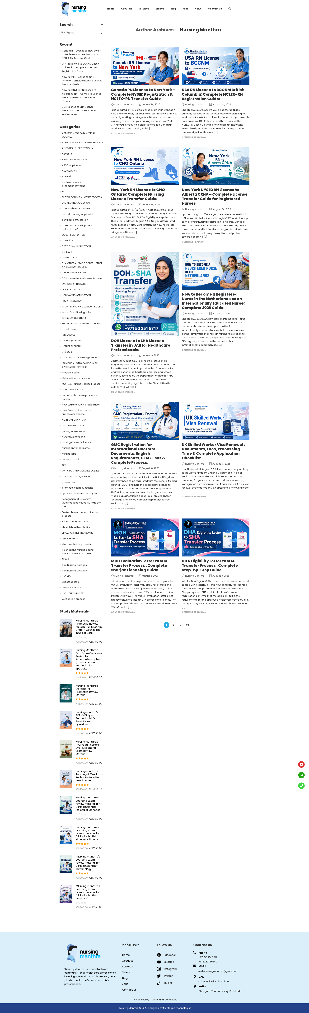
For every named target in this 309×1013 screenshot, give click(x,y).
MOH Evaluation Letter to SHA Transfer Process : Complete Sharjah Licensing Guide (139, 565)
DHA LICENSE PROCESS (74, 272)
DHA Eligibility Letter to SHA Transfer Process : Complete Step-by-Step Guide (210, 565)
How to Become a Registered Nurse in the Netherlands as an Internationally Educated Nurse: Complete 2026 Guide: (213, 301)
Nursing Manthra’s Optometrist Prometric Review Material (87, 690)
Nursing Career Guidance (76, 442)
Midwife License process (76, 378)
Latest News (69, 329)
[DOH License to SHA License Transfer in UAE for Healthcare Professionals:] (145, 294)
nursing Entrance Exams (76, 448)
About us (126, 8)
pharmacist (69, 482)
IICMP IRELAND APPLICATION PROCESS (82, 306)
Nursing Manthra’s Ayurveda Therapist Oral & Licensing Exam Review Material (88, 748)
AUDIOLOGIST (69, 170)
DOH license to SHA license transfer (82, 278)
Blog (173, 8)
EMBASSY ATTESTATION (75, 284)
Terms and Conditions (164, 999)
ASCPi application (72, 165)
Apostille (67, 153)
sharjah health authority (76, 527)
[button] (229, 8)
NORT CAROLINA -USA (74, 419)
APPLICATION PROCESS (74, 159)
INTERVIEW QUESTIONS (74, 318)
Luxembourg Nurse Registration (80, 357)
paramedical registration (76, 476)
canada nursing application (78, 214)
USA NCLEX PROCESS (73, 593)
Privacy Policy (141, 999)
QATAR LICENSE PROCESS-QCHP (79, 493)
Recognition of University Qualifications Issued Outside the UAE (81, 502)
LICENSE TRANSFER (72, 346)
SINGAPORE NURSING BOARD (77, 532)
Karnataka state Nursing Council (81, 323)
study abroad (70, 538)
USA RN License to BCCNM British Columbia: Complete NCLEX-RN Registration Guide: (213, 94)
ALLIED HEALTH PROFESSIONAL (78, 148)
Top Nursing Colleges (74, 565)
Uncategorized (70, 582)
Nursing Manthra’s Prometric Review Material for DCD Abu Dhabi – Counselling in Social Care (89, 627)
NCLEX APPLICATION (73, 389)
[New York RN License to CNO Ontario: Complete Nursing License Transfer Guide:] (145, 166)
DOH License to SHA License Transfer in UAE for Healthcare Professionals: (140, 345)
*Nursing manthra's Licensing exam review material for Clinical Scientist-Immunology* (88, 863)
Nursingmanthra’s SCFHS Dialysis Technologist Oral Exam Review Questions (87, 718)
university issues (71, 587)
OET (64, 465)
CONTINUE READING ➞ (123, 133)
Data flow (67, 240)
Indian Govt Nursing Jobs (76, 312)
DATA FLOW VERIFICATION (76, 246)
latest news (68, 335)
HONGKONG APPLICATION (76, 295)
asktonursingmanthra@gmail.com (218, 971)
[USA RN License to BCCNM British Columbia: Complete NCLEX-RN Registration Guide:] (215, 66)
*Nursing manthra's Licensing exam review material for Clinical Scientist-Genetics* (88, 892)
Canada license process (76, 208)
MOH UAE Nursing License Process (81, 384)
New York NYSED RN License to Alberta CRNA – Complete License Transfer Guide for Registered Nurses (215, 196)
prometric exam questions (77, 487)
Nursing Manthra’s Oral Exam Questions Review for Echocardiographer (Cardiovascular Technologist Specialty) (89, 659)
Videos (159, 8)
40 (187, 625)
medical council (71, 372)
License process (71, 340)
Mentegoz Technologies (177, 1008)
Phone (202, 953)
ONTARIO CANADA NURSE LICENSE (80, 470)
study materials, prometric (77, 544)
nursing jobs (69, 453)
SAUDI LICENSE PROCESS (75, 521)
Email (202, 966)
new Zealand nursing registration (81, 404)
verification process (73, 599)
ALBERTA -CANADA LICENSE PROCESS (82, 142)
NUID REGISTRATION (73, 425)
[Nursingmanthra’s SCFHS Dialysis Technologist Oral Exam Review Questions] (66, 719)
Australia (67, 176)
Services (143, 8)
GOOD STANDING (72, 289)
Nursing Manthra (200, 30)
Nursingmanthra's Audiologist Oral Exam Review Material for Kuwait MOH (89, 776)
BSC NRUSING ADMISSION (76, 202)
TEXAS (65, 559)
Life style (67, 351)
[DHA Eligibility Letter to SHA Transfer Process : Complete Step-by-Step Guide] (215, 537)
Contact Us (215, 8)
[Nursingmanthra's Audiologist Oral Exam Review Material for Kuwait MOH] (66, 778)
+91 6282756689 (208, 961)
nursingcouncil (70, 459)
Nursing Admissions (73, 436)
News (198, 8)
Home (110, 8)
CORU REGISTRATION (73, 234)
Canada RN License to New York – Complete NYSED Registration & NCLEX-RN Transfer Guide (143, 94)
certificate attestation (75, 219)
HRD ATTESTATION (72, 300)
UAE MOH (67, 576)
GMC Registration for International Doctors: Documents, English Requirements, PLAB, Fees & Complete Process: (138, 453)
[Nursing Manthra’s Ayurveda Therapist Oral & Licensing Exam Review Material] (66, 749)
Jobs (185, 8)
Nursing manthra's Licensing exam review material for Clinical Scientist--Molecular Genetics (88, 803)
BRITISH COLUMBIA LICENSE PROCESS (82, 197)
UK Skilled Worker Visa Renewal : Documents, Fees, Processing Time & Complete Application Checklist (213, 451)
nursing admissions (73, 431)
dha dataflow (70, 257)
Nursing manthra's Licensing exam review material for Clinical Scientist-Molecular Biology (88, 833)
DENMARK (67, 252)
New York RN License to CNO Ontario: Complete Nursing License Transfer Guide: (138, 194)
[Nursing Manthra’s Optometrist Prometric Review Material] (66, 693)
